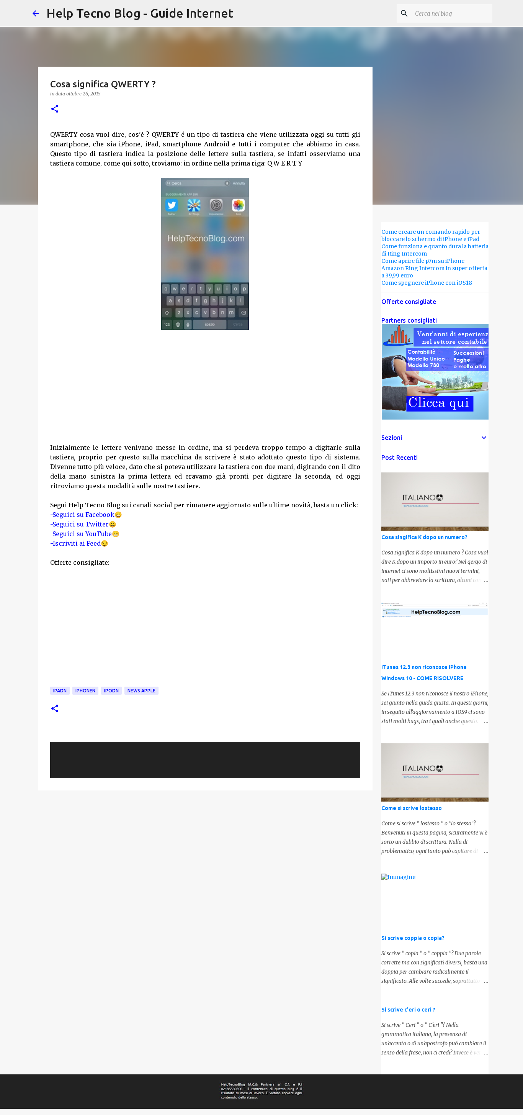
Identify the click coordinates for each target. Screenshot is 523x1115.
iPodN (111, 690)
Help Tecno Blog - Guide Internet (139, 13)
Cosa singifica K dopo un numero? (424, 537)
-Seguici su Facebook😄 (86, 514)
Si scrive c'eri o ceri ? (408, 1010)
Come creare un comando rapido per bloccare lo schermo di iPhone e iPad (430, 235)
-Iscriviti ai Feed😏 (79, 543)
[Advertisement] (205, 386)
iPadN (60, 690)
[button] (54, 109)
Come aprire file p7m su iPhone (422, 260)
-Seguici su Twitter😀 (83, 524)
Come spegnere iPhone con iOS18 (426, 282)
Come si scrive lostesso (411, 808)
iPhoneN (85, 690)
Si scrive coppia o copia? (413, 938)
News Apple (141, 690)
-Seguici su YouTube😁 (84, 534)
